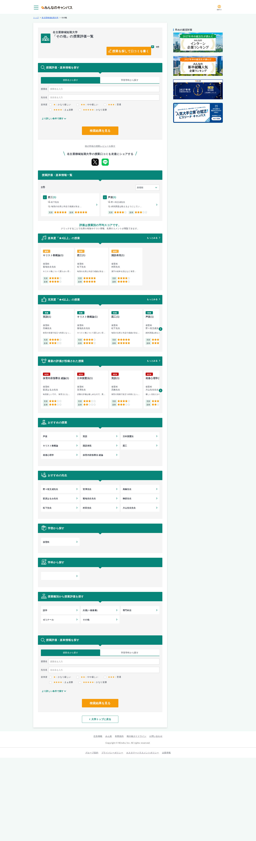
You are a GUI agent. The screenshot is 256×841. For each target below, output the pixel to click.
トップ (36, 18)
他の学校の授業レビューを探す (100, 146)
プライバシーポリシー (112, 752)
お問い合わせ (155, 736)
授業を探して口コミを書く (130, 51)
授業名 (70, 80)
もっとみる (152, 238)
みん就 (108, 736)
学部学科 (130, 80)
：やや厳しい (89, 104)
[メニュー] (36, 8)
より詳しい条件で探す (53, 118)
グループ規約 (91, 752)
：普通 (114, 104)
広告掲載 (97, 736)
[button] (160, 329)
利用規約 (119, 736)
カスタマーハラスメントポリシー (142, 752)
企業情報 (166, 752)
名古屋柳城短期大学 (50, 18)
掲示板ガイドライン (136, 736)
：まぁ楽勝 (63, 110)
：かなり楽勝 (95, 110)
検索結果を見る (100, 130)
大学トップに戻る (101, 719)
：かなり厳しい (62, 104)
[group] (57, 266)
